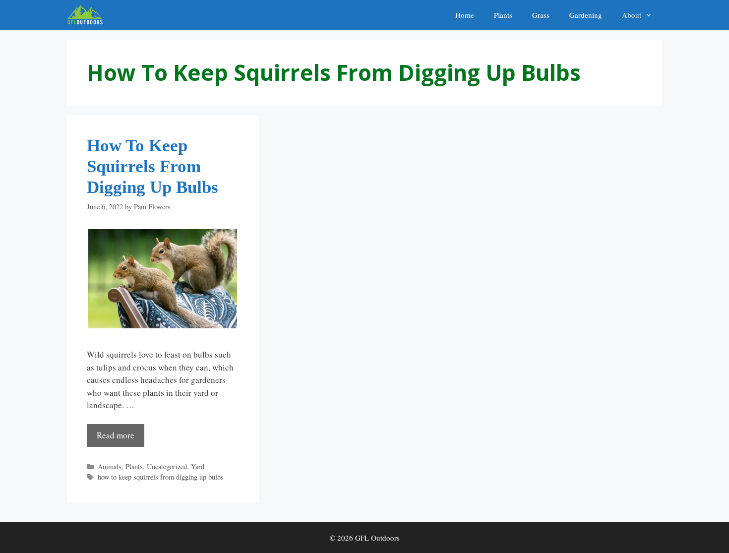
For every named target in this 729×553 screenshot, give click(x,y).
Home (464, 15)
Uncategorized (167, 466)
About (631, 15)
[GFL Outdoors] (87, 15)
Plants (503, 15)
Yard (197, 466)
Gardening (585, 15)
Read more (115, 435)
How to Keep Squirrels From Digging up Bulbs (152, 166)
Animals (110, 466)
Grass (540, 15)
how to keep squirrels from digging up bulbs (161, 477)
